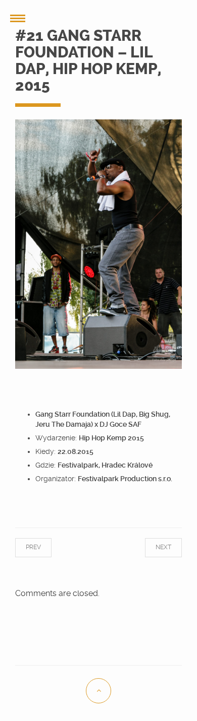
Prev (43, 547)
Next (153, 547)
